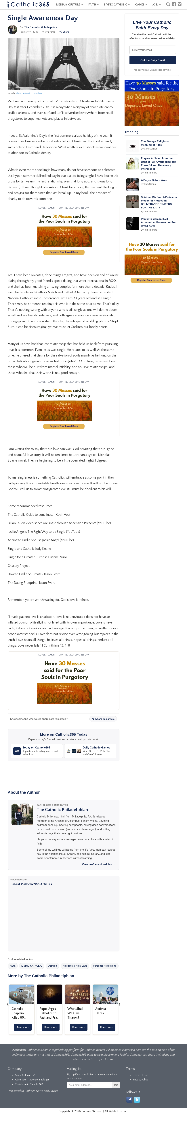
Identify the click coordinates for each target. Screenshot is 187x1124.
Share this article (105, 719)
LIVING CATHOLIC (116, 4)
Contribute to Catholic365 (29, 1084)
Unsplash (38, 93)
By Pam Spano (148, 184)
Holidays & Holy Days (75, 965)
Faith (13, 965)
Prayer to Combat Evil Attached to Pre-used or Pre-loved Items (158, 222)
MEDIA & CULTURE (68, 4)
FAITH (92, 4)
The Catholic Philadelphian (40, 27)
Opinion (52, 965)
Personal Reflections (104, 965)
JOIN (155, 4)
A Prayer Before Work (154, 180)
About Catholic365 (25, 1075)
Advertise (20, 1079)
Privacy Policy (140, 1079)
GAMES (140, 4)
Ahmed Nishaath (23, 93)
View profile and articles (99, 864)
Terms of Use (140, 1075)
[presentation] (8, 1004)
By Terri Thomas (149, 172)
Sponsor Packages (39, 1079)
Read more (22, 1027)
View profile (48, 32)
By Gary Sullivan (149, 148)
